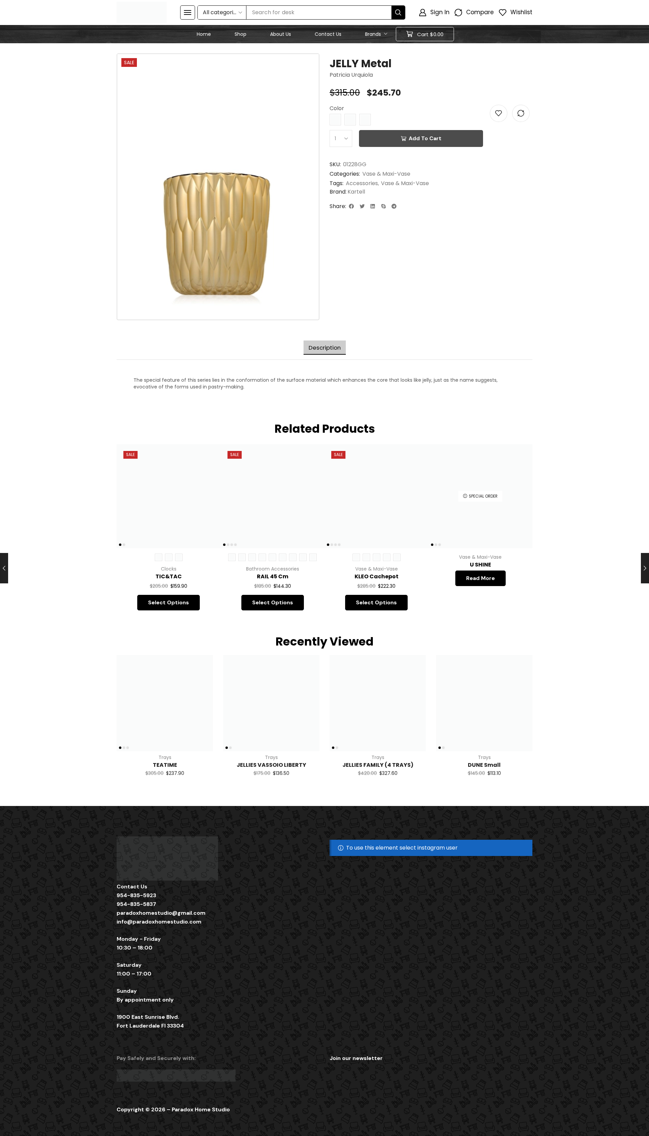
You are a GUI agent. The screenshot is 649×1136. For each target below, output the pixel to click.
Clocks (168, 568)
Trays (165, 757)
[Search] (398, 12)
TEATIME (165, 765)
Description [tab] (325, 348)
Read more (480, 578)
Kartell (356, 192)
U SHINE (480, 565)
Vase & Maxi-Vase (386, 174)
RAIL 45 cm (272, 576)
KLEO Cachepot (377, 576)
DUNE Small (484, 765)
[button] (187, 12)
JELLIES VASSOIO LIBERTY (271, 765)
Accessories (362, 183)
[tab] (325, 347)
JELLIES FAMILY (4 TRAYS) (377, 765)
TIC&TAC (168, 576)
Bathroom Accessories (272, 568)
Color (337, 108)
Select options (207, 503)
